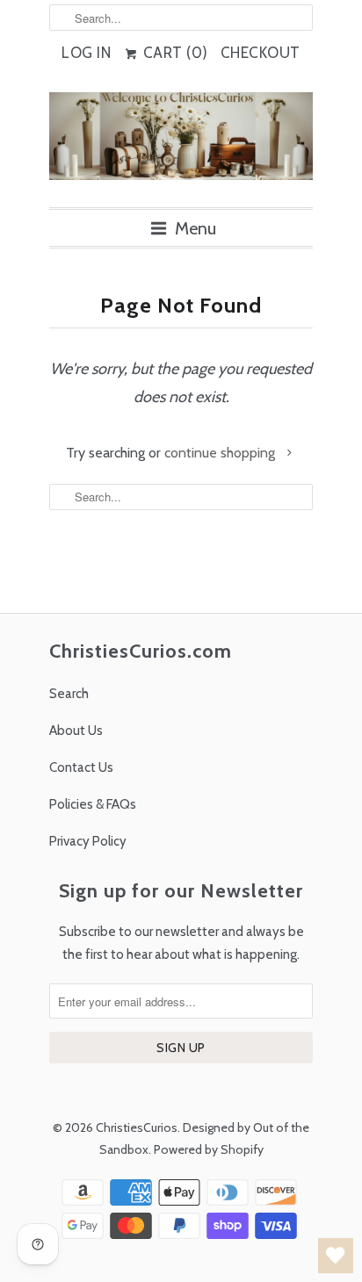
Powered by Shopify (209, 1149)
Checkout (260, 52)
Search (69, 694)
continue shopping (221, 452)
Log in (86, 52)
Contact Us (81, 767)
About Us (76, 730)
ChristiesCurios (136, 1127)
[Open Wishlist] (335, 1255)
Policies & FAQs (92, 804)
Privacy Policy (88, 841)
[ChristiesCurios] (181, 143)
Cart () (173, 52)
